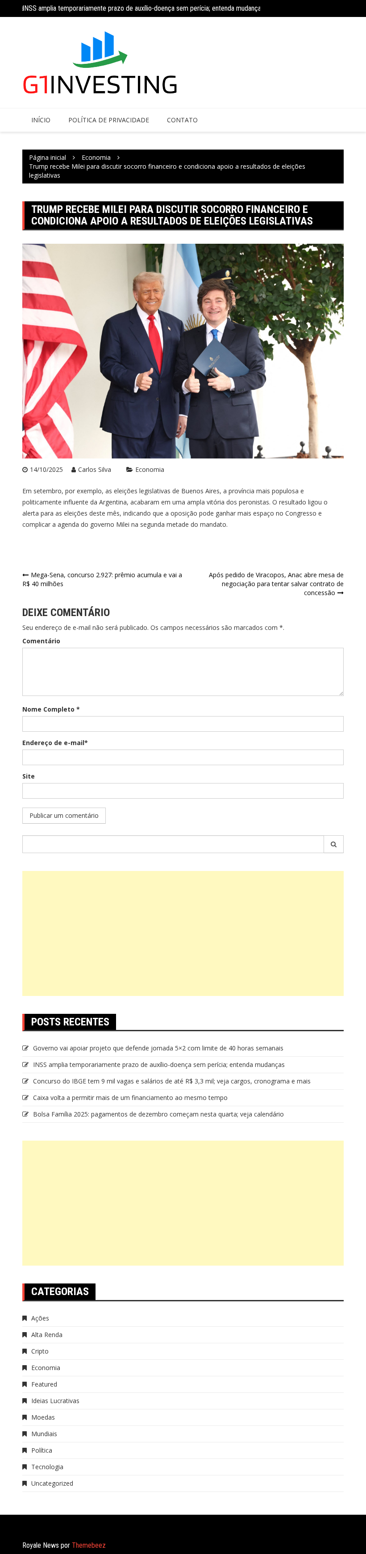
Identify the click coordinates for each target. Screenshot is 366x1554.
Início (40, 120)
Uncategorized (52, 1483)
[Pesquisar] (334, 844)
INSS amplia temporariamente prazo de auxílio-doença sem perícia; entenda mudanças (143, 8)
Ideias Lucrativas (55, 1400)
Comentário (41, 641)
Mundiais (44, 1433)
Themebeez (89, 1545)
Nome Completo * (51, 709)
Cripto (40, 1351)
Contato (182, 120)
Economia (149, 469)
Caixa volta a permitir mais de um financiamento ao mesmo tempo (130, 1097)
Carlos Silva (94, 469)
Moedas (43, 1417)
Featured (44, 1384)
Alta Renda (46, 1334)
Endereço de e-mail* (55, 742)
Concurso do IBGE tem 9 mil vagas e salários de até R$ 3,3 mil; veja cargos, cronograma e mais (172, 1081)
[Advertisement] (183, 933)
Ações (40, 1318)
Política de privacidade (108, 120)
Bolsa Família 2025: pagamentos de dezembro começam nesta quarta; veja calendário (158, 1114)
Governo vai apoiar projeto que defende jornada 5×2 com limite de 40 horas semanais (158, 1048)
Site (28, 776)
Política (41, 1450)
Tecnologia (47, 1466)
